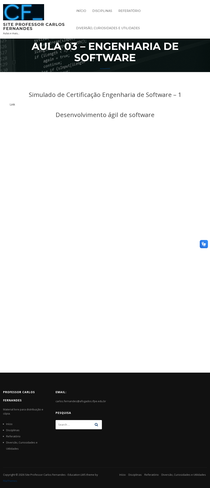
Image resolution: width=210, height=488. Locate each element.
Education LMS (77, 475)
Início (81, 11)
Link (12, 104)
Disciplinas (102, 11)
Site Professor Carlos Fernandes (34, 26)
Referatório (129, 11)
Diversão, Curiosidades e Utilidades (108, 28)
